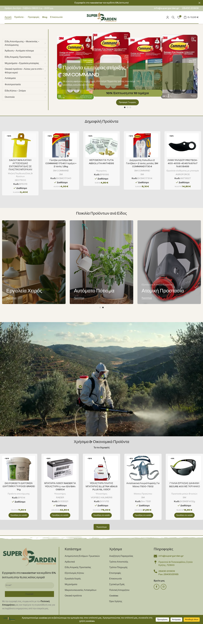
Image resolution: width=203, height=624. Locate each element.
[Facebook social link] (156, 587)
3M (61, 174)
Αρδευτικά (70, 562)
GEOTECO (20, 180)
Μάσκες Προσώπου (143, 494)
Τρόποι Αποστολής (118, 562)
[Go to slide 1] (124, 107)
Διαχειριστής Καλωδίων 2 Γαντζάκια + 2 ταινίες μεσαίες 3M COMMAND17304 (142, 163)
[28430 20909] (155, 571)
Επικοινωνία (115, 578)
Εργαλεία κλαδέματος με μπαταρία (183, 170)
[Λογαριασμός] (167, 17)
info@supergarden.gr (171, 556)
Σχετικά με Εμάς (117, 584)
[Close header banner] (199, 3)
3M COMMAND (61, 170)
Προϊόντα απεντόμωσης (19, 494)
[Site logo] (101, 17)
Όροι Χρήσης (115, 601)
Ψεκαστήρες (60, 494)
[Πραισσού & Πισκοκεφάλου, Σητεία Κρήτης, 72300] (155, 562)
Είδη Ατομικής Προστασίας (78, 567)
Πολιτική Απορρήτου (119, 590)
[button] (57, 69)
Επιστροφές (115, 573)
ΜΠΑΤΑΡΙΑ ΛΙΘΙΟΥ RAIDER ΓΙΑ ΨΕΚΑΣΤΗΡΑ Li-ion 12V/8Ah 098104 (60, 486)
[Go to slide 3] (130, 107)
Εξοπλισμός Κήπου (74, 573)
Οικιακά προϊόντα (73, 595)
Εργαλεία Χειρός (73, 578)
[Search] (173, 17)
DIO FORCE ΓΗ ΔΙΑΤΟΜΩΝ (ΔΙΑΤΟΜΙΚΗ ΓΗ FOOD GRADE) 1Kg (19, 486)
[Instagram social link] (163, 587)
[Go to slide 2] (127, 107)
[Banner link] (34, 262)
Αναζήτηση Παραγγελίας (121, 556)
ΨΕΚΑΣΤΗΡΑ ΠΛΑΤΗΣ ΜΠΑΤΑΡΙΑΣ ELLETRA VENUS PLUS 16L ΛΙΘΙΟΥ (101, 486)
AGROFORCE (183, 174)
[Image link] (29, 556)
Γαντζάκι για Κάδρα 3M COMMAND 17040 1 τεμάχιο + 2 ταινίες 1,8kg (60, 163)
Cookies (113, 595)
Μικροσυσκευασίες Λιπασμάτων (80, 590)
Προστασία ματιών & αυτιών (184, 494)
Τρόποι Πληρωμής (118, 567)
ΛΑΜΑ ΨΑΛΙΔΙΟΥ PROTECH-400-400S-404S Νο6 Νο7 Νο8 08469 (183, 163)
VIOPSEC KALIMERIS (101, 497)
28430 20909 (166, 571)
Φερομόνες (101, 170)
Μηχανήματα (71, 584)
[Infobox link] (166, 8)
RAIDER (60, 497)
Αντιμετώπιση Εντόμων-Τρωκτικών (82, 556)
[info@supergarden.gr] (155, 556)
